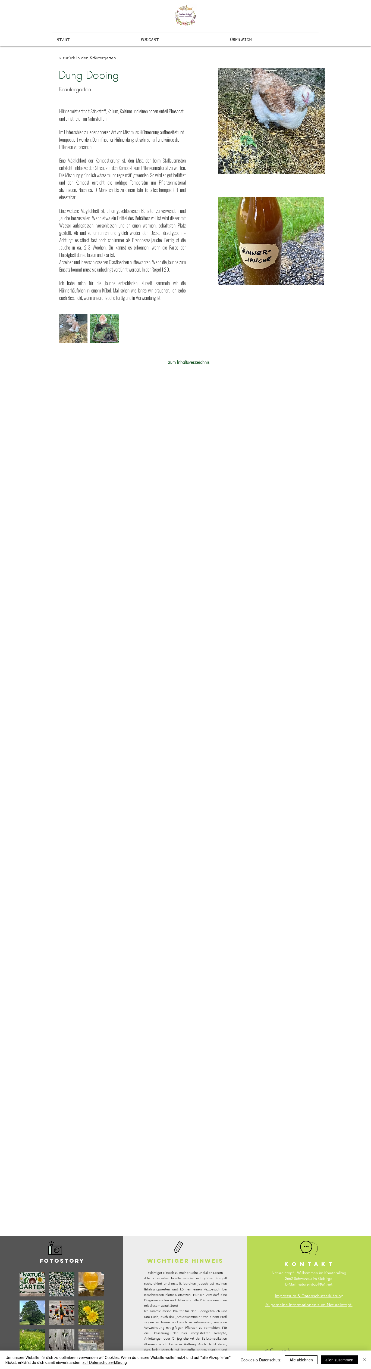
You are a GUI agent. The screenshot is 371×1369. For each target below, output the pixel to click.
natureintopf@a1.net (315, 1284)
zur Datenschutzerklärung (105, 1362)
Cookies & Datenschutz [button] (261, 1359)
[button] (32, 1284)
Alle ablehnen (301, 1359)
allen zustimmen (339, 1359)
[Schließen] (364, 1360)
